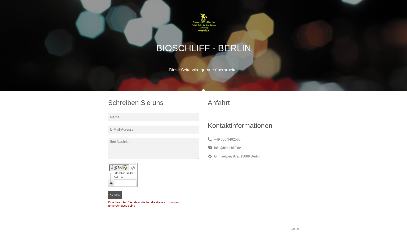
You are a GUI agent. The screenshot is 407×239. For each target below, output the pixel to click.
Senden (115, 195)
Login (295, 228)
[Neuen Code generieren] (133, 167)
